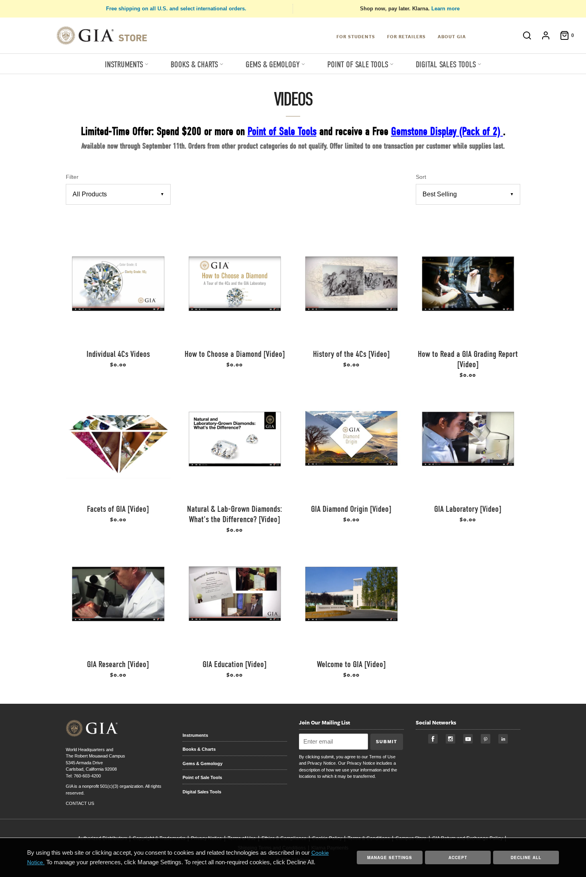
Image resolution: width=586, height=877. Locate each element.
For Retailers (406, 36)
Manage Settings (389, 857)
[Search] (523, 35)
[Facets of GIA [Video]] (118, 444)
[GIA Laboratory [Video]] (468, 444)
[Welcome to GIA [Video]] (351, 599)
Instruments (195, 735)
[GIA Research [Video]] (118, 599)
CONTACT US (80, 803)
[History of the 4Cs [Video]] (351, 289)
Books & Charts (199, 749)
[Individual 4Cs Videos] (118, 289)
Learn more (445, 9)
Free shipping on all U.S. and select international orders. (176, 9)
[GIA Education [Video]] (235, 599)
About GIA (452, 36)
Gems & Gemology (202, 763)
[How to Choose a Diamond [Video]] (235, 289)
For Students (355, 36)
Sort (421, 177)
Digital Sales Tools (202, 791)
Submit (386, 741)
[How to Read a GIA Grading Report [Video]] (468, 289)
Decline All (526, 857)
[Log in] (542, 35)
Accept (457, 857)
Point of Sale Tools (202, 777)
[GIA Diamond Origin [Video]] (351, 444)
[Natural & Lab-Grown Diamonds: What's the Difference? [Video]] (235, 444)
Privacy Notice (321, 763)
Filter (72, 177)
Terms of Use (382, 756)
